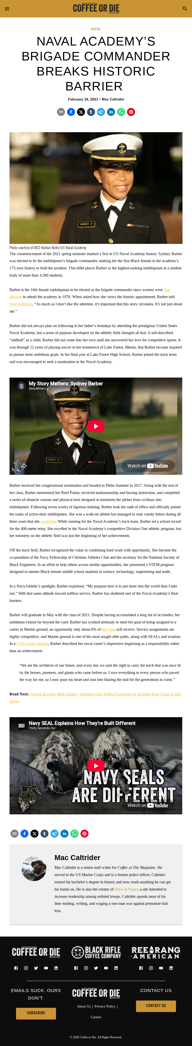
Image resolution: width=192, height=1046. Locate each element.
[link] (96, 8)
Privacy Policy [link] (104, 1006)
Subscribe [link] (36, 1013)
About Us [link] (83, 1006)
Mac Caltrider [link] (113, 99)
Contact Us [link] (156, 1006)
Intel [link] (96, 29)
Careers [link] (96, 1017)
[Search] (185, 9)
